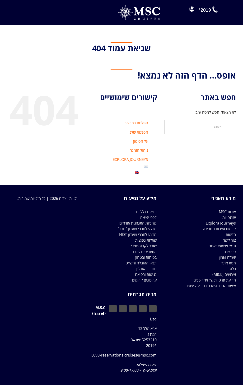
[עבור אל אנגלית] (116, 172)
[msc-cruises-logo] (139, 6)
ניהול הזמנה (139, 150)
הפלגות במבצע (136, 123)
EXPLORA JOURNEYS (130, 159)
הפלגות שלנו (138, 132)
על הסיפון (140, 141)
